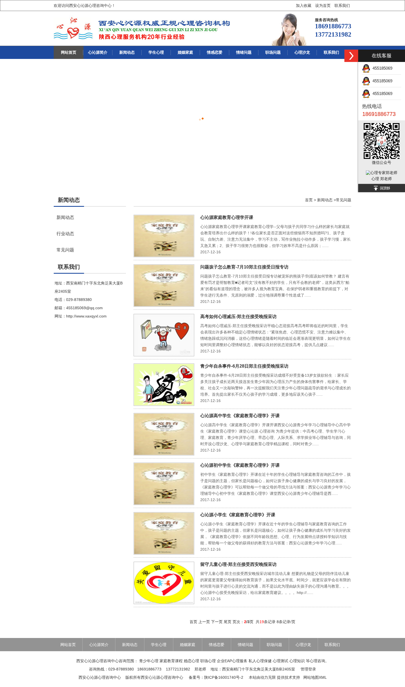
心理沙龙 (302, 52)
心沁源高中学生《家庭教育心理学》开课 (240, 415)
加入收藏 (303, 5)
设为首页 (323, 5)
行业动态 (65, 233)
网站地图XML (315, 677)
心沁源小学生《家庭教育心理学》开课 (237, 514)
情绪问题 (244, 52)
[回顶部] (381, 188)
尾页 (227, 622)
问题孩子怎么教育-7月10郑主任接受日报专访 (244, 267)
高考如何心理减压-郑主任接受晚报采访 (238, 316)
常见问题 (65, 249)
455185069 (381, 68)
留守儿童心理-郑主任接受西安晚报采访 (238, 564)
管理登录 (308, 669)
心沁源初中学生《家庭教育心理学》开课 (240, 465)
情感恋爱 (214, 52)
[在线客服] (351, 56)
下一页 (217, 622)
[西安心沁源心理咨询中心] (143, 28)
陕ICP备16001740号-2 (223, 677)
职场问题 (273, 52)
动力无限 (268, 677)
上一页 (204, 622)
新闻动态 (127, 52)
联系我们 (342, 5)
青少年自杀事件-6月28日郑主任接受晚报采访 (244, 366)
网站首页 (68, 52)
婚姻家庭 (185, 52)
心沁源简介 (97, 52)
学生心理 (156, 52)
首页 (309, 200)
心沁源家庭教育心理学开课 (226, 217)
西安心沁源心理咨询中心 (100, 677)
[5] (202, 122)
